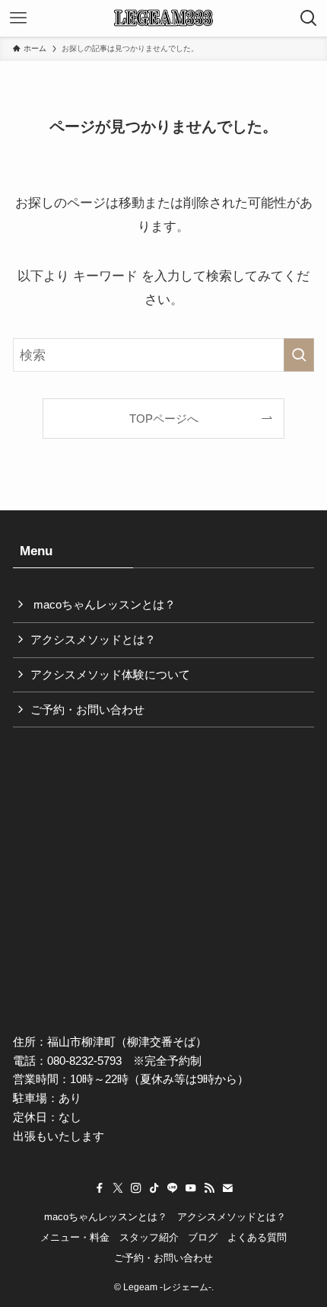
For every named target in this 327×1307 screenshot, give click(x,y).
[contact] (227, 1188)
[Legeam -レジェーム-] (163, 18)
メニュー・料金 (75, 1237)
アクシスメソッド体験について (110, 674)
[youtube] (191, 1188)
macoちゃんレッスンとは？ (103, 604)
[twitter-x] (118, 1188)
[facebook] (99, 1188)
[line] (172, 1188)
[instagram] (136, 1188)
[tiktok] (154, 1188)
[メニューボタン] (18, 18)
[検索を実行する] (299, 355)
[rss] (209, 1188)
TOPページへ (163, 418)
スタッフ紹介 (149, 1237)
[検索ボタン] (308, 18)
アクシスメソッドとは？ (93, 639)
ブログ (202, 1237)
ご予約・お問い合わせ (87, 709)
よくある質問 (257, 1237)
